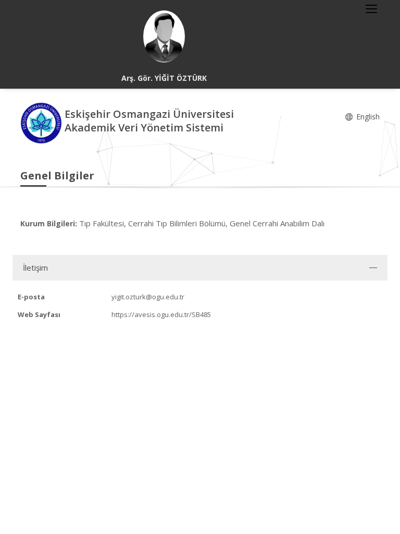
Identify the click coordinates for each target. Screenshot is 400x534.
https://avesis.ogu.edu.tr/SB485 (161, 314)
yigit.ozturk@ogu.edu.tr (147, 296)
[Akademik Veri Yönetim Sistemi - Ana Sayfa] (42, 122)
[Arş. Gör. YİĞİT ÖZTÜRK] (164, 36)
